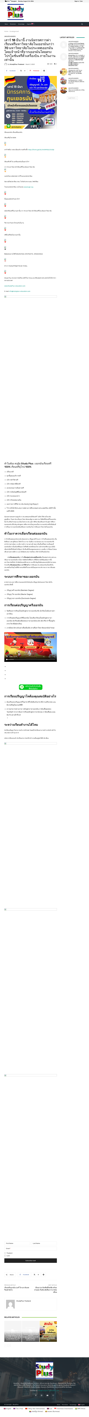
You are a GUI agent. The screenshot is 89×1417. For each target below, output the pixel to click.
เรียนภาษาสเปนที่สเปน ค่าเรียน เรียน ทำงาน (76, 90)
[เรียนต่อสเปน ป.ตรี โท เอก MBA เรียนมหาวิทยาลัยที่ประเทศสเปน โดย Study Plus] (48, 1331)
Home (6, 31)
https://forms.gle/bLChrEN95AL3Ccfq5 (41, 149)
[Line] (53, 1395)
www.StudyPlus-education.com (14, 286)
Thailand (9, 1253)
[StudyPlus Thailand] (6, 64)
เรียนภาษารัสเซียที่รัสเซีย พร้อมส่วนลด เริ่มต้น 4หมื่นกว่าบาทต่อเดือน (45, 1290)
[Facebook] (36, 1395)
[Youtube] (47, 1395)
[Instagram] (42, 1395)
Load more (71, 98)
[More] (44, 71)
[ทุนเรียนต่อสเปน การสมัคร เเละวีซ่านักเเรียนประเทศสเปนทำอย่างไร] (63, 80)
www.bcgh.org (28, 187)
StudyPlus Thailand (17, 64)
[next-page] (9, 1345)
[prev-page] (5, 1345)
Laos (8, 1256)
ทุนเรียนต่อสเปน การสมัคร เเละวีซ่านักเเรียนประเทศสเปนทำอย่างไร (76, 82)
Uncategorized (14, 31)
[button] (82, 24)
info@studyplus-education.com (19, 291)
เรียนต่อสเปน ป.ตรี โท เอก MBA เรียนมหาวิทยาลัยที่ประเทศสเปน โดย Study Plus (48, 1338)
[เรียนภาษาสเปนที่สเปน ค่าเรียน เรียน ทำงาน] (63, 90)
